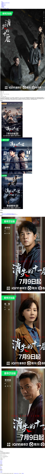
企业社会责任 (2, 7)
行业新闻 (5, 5)
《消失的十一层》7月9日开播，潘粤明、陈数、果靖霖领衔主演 (8, 214)
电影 (0, 466)
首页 (1, 1)
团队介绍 (1, 461)
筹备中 (1, 468)
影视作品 (2, 3)
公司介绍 (1, 460)
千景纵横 (23, 473)
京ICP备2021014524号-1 (16, 473)
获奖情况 (1, 462)
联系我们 (1, 463)
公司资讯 (2, 5)
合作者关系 (2, 6)
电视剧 (8, 8)
